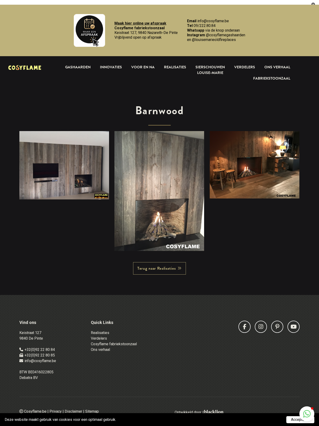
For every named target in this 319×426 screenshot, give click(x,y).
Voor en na (143, 67)
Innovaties (111, 67)
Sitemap (92, 411)
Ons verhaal (100, 349)
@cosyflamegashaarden (225, 35)
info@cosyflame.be (213, 21)
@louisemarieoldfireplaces (214, 39)
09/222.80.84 (205, 25)
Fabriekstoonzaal (271, 78)
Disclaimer (73, 411)
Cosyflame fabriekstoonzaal (114, 344)
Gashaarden (78, 67)
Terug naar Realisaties (156, 268)
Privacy (56, 411)
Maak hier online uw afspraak (140, 23)
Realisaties (175, 67)
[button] (306, 413)
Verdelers (244, 67)
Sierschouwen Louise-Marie (210, 70)
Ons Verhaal (277, 67)
